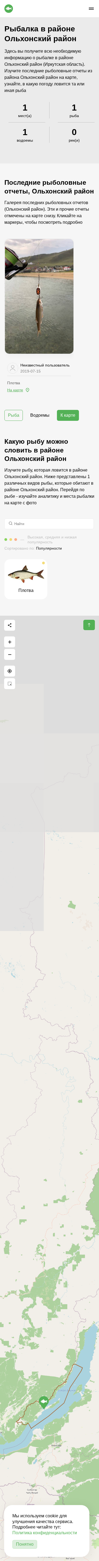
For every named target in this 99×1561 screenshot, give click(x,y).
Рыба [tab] (13, 415)
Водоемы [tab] (40, 415)
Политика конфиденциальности (44, 1532)
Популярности (49, 548)
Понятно (25, 1544)
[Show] (44, 1403)
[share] (10, 625)
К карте (68, 415)
